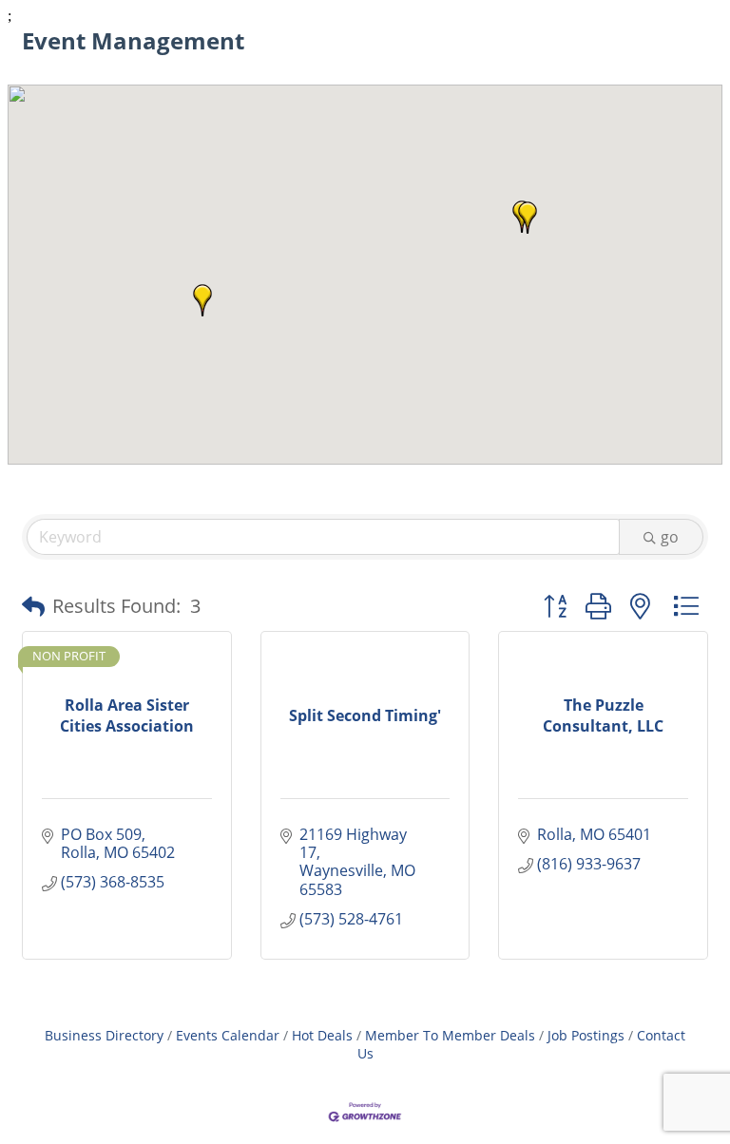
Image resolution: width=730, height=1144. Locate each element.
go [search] (670, 536)
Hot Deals (322, 1035)
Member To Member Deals (450, 1035)
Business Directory (104, 1035)
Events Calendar (227, 1035)
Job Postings (586, 1035)
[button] (202, 300)
